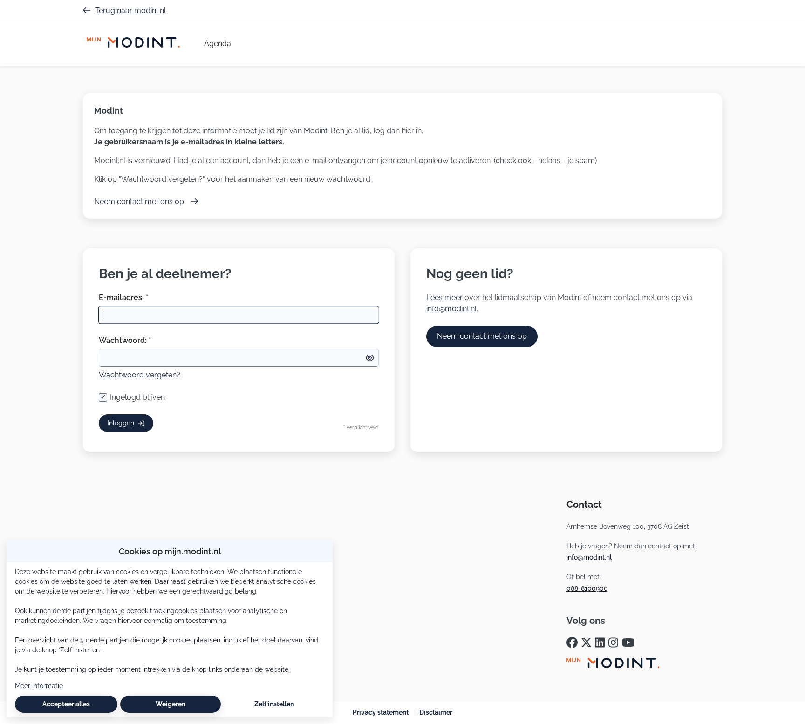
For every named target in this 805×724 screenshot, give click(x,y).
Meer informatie (39, 686)
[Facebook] (572, 643)
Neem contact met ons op (482, 336)
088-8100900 (587, 588)
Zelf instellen (274, 704)
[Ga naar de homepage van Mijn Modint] (133, 43)
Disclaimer (435, 712)
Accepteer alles (66, 704)
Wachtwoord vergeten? (139, 374)
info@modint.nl (451, 308)
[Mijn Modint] (613, 664)
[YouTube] (628, 643)
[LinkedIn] (600, 643)
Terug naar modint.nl (130, 10)
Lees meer (444, 297)
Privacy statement (381, 712)
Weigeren (170, 704)
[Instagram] (613, 643)
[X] (586, 643)
